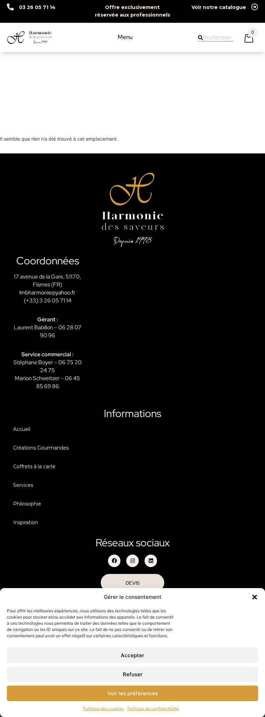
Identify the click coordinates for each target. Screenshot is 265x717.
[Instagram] (132, 561)
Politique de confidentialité (153, 708)
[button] (254, 597)
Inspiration (25, 522)
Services (23, 485)
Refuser (133, 674)
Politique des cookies (103, 708)
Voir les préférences (132, 693)
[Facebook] (114, 561)
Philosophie (27, 504)
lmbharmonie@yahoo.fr (47, 292)
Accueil (21, 429)
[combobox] (216, 37)
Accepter (132, 655)
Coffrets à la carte (34, 466)
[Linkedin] (151, 561)
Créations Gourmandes (41, 448)
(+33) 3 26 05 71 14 (47, 300)
